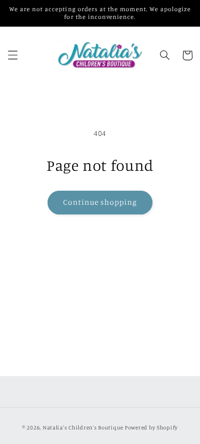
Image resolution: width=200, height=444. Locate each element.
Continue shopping (100, 202)
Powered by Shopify (151, 427)
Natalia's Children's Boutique (83, 427)
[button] (12, 55)
